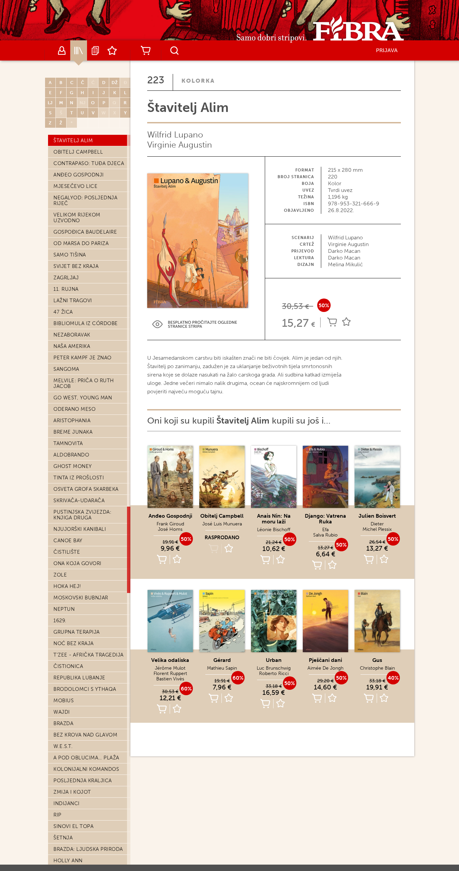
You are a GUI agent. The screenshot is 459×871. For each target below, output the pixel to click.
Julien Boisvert (377, 516)
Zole (60, 575)
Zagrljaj (66, 278)
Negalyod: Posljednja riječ (85, 200)
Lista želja (112, 50)
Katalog (78, 50)
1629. (60, 621)
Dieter (377, 524)
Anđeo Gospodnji (78, 175)
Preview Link (194, 324)
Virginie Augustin (179, 145)
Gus (377, 660)
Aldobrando (71, 455)
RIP (57, 815)
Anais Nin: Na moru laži (274, 519)
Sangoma (66, 369)
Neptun (64, 609)
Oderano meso (74, 409)
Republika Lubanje (79, 678)
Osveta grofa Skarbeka (86, 489)
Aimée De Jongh (325, 668)
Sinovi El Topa (73, 826)
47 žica (63, 312)
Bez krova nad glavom (85, 735)
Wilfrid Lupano (175, 134)
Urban (274, 660)
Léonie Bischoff (273, 529)
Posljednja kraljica (82, 781)
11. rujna (66, 289)
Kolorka (198, 80)
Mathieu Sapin (222, 668)
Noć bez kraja (73, 643)
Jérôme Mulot (170, 668)
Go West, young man (82, 398)
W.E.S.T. (63, 746)
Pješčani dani (325, 660)
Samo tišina (69, 255)
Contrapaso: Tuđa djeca (88, 163)
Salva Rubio (325, 535)
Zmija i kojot (72, 792)
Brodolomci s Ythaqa (84, 689)
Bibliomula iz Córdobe (85, 323)
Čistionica (68, 666)
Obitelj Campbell (78, 152)
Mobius (63, 701)
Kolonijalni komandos (86, 769)
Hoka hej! (67, 586)
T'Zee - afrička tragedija (88, 655)
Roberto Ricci (274, 673)
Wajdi (61, 712)
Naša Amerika (71, 346)
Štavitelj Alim (73, 140)
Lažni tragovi (72, 301)
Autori (61, 50)
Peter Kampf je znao (82, 358)
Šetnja (63, 838)
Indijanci (66, 803)
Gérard (222, 660)
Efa (325, 529)
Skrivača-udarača (79, 501)
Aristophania (71, 421)
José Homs (170, 529)
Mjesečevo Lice (75, 186)
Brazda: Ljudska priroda (88, 849)
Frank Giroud (170, 524)
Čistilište (66, 552)
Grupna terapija (76, 632)
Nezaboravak (71, 335)
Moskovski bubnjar (80, 598)
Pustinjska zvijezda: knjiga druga (82, 515)
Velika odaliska (170, 660)
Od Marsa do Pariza (81, 243)
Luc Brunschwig (274, 668)
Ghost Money (72, 466)
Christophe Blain (377, 668)
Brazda (63, 723)
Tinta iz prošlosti (78, 478)
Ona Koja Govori (77, 563)
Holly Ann (68, 861)
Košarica (145, 50)
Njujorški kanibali (79, 529)
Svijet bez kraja (75, 266)
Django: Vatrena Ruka (325, 519)
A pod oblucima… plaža (86, 758)
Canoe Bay (68, 541)
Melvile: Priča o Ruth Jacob (83, 383)
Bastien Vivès (170, 679)
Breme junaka (72, 432)
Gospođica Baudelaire (85, 232)
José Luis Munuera (222, 524)
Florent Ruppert (170, 673)
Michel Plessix (377, 529)
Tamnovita (68, 443)
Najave (95, 50)
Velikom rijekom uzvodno (76, 218)
